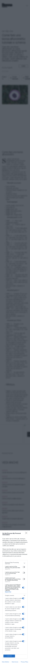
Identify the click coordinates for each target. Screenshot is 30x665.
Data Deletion (5, 662)
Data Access (15, 662)
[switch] (23, 567)
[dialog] (15, 597)
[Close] (26, 533)
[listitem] (15, 563)
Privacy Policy (24, 662)
